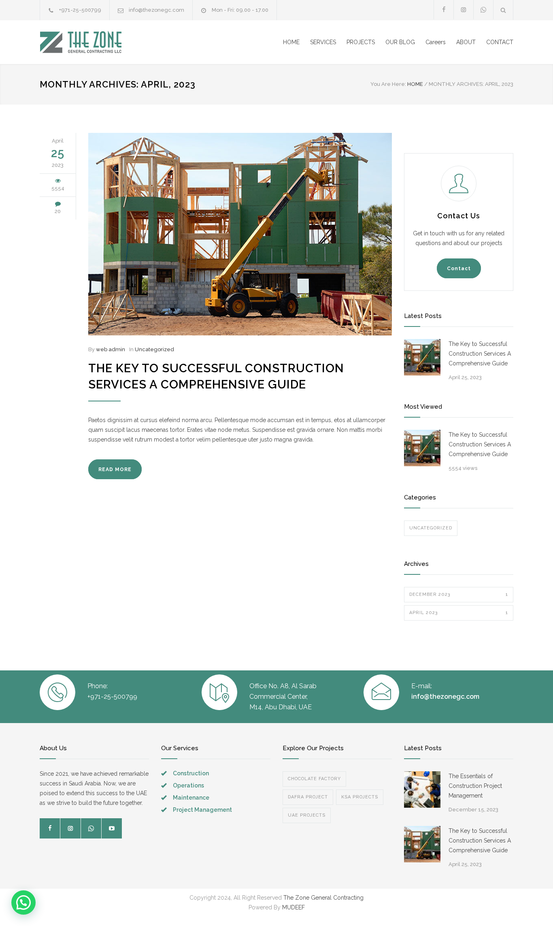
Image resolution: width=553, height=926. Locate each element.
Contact (459, 268)
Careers (435, 42)
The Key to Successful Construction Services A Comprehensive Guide (480, 354)
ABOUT (466, 42)
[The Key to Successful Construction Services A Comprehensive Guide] (240, 234)
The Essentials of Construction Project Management (475, 786)
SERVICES (323, 42)
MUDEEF (293, 907)
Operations (188, 785)
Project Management (202, 810)
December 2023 (458, 594)
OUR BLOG (400, 42)
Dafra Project (308, 797)
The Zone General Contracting (323, 897)
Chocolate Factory (314, 778)
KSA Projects (359, 797)
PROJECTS (361, 42)
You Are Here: (388, 84)
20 (58, 211)
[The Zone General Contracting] (114, 42)
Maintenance (191, 797)
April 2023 (458, 612)
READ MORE (115, 469)
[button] (23, 902)
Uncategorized (154, 349)
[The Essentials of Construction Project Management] (422, 789)
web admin (110, 349)
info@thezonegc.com (156, 10)
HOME (291, 42)
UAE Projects (306, 815)
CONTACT (499, 42)
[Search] (503, 10)
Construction (191, 773)
